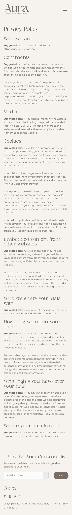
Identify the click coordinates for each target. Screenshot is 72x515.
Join (61, 475)
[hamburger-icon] (65, 9)
